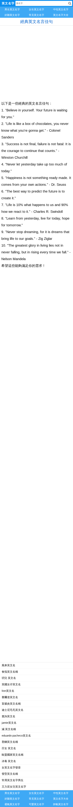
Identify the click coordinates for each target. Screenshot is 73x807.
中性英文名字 (60, 9)
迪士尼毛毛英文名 (12, 709)
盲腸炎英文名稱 (11, 703)
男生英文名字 (12, 9)
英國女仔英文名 (11, 684)
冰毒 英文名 (9, 761)
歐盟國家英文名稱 (12, 754)
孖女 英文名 (9, 748)
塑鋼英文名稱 (10, 741)
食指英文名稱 (10, 671)
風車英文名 (8, 665)
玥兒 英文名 (9, 678)
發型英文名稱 (10, 773)
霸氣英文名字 (12, 804)
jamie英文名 (9, 722)
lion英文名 (8, 690)
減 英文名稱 (9, 729)
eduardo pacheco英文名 (16, 735)
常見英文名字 (36, 15)
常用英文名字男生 (12, 780)
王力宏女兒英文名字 (14, 786)
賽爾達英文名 (10, 697)
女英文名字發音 (11, 767)
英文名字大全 (60, 15)
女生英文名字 (36, 9)
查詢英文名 (8, 716)
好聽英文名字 (12, 15)
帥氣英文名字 (60, 804)
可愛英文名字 (36, 804)
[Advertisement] (36, 62)
